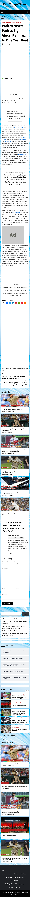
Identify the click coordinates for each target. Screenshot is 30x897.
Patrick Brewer (15, 44)
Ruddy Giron (8, 141)
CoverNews (24, 892)
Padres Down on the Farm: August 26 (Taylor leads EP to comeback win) (19, 722)
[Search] (28, 12)
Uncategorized (5, 831)
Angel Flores (10, 432)
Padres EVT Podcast (14, 887)
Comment (5, 568)
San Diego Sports (22, 702)
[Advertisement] (15, 62)
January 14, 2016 (15, 118)
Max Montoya (10, 837)
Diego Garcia (11, 453)
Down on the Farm (5, 444)
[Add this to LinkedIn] (13, 303)
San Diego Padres (5, 22)
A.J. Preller (7, 368)
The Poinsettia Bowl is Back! (9, 631)
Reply (10, 553)
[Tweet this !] (10, 303)
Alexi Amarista (16, 212)
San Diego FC (9, 877)
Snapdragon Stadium (22, 830)
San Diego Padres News (15, 22)
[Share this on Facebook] (7, 303)
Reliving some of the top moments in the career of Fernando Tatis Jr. (14, 634)
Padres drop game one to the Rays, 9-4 (12, 409)
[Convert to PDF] (22, 303)
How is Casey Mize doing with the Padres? (13, 513)
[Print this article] (19, 303)
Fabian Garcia (11, 411)
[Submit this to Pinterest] (16, 303)
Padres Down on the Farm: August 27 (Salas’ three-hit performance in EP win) (13, 450)
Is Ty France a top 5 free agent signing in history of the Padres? (14, 622)
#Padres (13, 173)
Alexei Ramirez (18, 127)
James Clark (9, 474)
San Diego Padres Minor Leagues (8, 446)
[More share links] (25, 303)
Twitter (3, 739)
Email (17, 588)
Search (3, 611)
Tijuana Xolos (14, 880)
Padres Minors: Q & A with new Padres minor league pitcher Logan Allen (16, 383)
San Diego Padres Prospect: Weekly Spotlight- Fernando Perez (13, 376)
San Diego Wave (19, 877)
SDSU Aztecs (23, 874)
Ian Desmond (22, 154)
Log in (3, 870)
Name (3, 588)
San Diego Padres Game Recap (16, 405)
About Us (4, 874)
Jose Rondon (22, 139)
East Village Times (14, 4)
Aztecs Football (15, 702)
